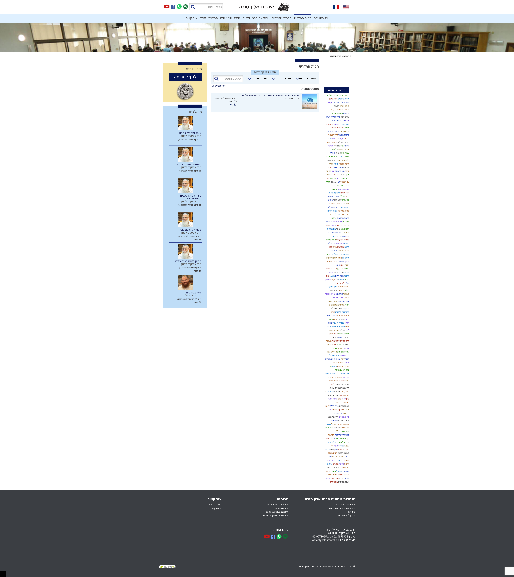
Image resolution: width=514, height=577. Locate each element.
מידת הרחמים (343, 98)
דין (325, 391)
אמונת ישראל (335, 355)
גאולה (346, 380)
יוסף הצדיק (337, 167)
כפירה (342, 145)
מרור (335, 200)
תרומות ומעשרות (332, 359)
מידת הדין (331, 229)
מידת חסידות (337, 113)
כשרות (340, 348)
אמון (331, 333)
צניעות (346, 232)
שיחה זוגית (332, 315)
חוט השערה (344, 254)
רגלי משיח (344, 192)
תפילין (328, 279)
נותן (336, 449)
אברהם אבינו (331, 268)
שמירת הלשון (343, 453)
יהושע (329, 257)
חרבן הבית (344, 131)
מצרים (346, 333)
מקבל (333, 424)
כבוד (347, 196)
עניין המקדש (343, 301)
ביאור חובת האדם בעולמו (338, 95)
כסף (338, 178)
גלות (329, 456)
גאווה (336, 124)
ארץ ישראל (332, 351)
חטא (347, 236)
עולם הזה (332, 442)
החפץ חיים (340, 160)
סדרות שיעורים (282, 18)
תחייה (328, 478)
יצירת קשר (216, 508)
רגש (329, 424)
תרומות (213, 18)
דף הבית (347, 56)
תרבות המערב (331, 395)
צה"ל (338, 431)
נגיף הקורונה (343, 449)
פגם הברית (344, 124)
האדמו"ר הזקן (343, 268)
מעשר (329, 341)
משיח (334, 257)
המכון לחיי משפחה (346, 515)
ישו (333, 171)
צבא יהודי (344, 178)
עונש (338, 344)
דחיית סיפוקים (332, 261)
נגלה (347, 290)
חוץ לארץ (332, 286)
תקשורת (345, 200)
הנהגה (346, 185)
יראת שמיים (344, 406)
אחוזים (346, 113)
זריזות (340, 149)
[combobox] (304, 79)
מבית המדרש (302, 18)
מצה (330, 323)
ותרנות (346, 149)
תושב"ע (331, 207)
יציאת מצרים (343, 416)
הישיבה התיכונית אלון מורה (342, 508)
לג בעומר (329, 427)
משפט (346, 471)
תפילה (330, 145)
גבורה (336, 145)
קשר (347, 359)
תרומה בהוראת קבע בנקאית (275, 515)
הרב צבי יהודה (343, 341)
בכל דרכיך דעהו (333, 116)
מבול (342, 174)
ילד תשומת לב (343, 373)
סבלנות (346, 424)
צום (339, 398)
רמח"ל (340, 156)
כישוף (341, 395)
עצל (334, 323)
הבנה (327, 438)
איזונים (337, 391)
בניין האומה (338, 243)
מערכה (346, 127)
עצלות (346, 156)
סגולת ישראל (338, 297)
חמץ (347, 442)
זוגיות (328, 225)
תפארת (346, 409)
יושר (339, 200)
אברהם (333, 182)
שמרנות (335, 409)
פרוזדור (345, 370)
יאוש (335, 319)
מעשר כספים (334, 131)
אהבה (333, 471)
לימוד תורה (339, 283)
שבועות (340, 247)
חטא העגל (332, 453)
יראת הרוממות (343, 189)
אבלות (334, 384)
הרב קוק (336, 174)
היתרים (335, 463)
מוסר (337, 265)
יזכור (203, 18)
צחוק (330, 272)
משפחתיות (340, 171)
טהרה (346, 297)
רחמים (346, 337)
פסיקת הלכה (343, 210)
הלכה (341, 463)
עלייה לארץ (333, 232)
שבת (347, 120)
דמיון (346, 323)
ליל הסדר (341, 442)
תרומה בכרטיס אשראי (277, 504)
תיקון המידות (334, 192)
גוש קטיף (344, 391)
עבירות (333, 178)
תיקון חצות (332, 301)
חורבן (332, 276)
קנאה (340, 337)
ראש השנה (344, 207)
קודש (346, 467)
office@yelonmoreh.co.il (326, 540)
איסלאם (345, 257)
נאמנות (332, 388)
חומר (328, 182)
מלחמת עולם (337, 127)
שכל (338, 229)
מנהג (329, 138)
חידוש (346, 474)
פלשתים (345, 344)
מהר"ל (341, 445)
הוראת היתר (330, 239)
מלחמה (331, 435)
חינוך (346, 261)
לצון (347, 330)
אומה (333, 344)
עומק (338, 153)
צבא (335, 333)
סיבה (347, 171)
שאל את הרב (260, 18)
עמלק (342, 330)
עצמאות (338, 370)
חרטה (346, 247)
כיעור (327, 471)
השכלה (336, 214)
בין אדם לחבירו (342, 438)
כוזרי (329, 167)
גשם (342, 265)
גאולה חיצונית (343, 351)
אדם (347, 326)
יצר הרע (339, 225)
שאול (328, 344)
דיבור (346, 279)
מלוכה (335, 149)
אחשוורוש (331, 326)
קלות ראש (332, 398)
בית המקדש (333, 330)
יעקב (328, 460)
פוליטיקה (340, 326)
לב (338, 182)
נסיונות (333, 250)
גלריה (246, 18)
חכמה (336, 106)
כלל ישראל (333, 135)
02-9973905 (341, 537)
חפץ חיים (339, 276)
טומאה (334, 337)
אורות (346, 478)
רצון (341, 409)
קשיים (340, 474)
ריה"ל (342, 196)
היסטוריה (333, 420)
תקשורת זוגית (338, 138)
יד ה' (343, 398)
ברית (347, 319)
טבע (341, 467)
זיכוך (347, 265)
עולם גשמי (337, 362)
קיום (347, 145)
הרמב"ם (332, 304)
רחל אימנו (344, 229)
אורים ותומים (334, 196)
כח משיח (345, 355)
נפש (347, 402)
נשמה (346, 243)
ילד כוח (339, 460)
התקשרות (344, 431)
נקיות (332, 109)
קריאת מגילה (343, 142)
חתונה (346, 276)
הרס (335, 247)
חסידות (346, 377)
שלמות (341, 236)
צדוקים (335, 467)
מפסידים (333, 482)
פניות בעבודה (343, 384)
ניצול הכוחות (343, 482)
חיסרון (327, 254)
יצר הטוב (330, 124)
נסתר (333, 225)
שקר (333, 160)
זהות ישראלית (336, 308)
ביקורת (330, 102)
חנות (237, 18)
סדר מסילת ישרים (341, 102)
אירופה (346, 167)
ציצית (333, 218)
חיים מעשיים (334, 203)
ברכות (329, 467)
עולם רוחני (333, 380)
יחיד (327, 276)
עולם (334, 189)
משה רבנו (344, 203)
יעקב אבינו (344, 106)
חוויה (334, 366)
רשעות (330, 391)
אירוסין (346, 272)
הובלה (332, 153)
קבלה (330, 243)
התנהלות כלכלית (342, 312)
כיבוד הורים (332, 210)
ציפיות (339, 424)
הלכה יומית (333, 416)
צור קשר (191, 18)
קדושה (334, 478)
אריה (332, 312)
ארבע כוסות (343, 163)
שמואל (346, 294)
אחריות (341, 279)
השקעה (341, 319)
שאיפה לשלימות (341, 435)
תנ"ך (347, 174)
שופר (334, 348)
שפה (335, 163)
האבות (341, 478)
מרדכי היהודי (339, 402)
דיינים (340, 333)
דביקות (334, 279)
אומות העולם (331, 156)
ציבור (334, 341)
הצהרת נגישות (215, 504)
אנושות (329, 221)
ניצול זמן (334, 254)
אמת (335, 445)
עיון (347, 398)
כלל (347, 160)
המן (329, 160)
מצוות (328, 171)
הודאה (346, 225)
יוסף (342, 359)
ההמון (346, 463)
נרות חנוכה (338, 185)
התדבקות (340, 304)
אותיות (346, 460)
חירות (346, 250)
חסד (339, 257)
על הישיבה (321, 18)
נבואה (346, 445)
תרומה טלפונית (281, 508)
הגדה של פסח (338, 120)
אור (329, 409)
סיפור (330, 200)
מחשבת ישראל (342, 388)
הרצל (346, 456)
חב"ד (346, 283)
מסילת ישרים (343, 420)
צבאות (342, 290)
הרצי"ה (329, 174)
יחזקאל (339, 471)
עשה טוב (345, 153)
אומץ (339, 315)
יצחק (340, 232)
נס (332, 445)
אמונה (340, 294)
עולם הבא (344, 116)
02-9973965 (319, 537)
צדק (337, 207)
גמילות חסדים (338, 456)
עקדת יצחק (337, 377)
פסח (330, 247)
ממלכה (346, 362)
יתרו (330, 366)
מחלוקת (345, 315)
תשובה (336, 427)
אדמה (327, 449)
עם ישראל (344, 182)
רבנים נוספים (292, 98)
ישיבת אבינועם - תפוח (344, 504)
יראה (327, 406)
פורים (346, 395)
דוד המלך (332, 98)
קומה (330, 163)
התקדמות (331, 142)
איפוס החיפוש (219, 86)
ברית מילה (334, 406)
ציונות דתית (333, 290)
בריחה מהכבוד (342, 218)
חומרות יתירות (330, 294)
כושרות (351, 512)
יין (336, 142)
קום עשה (344, 214)
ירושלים (345, 221)
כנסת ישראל (331, 474)
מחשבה (340, 250)
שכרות (335, 236)
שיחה (329, 463)
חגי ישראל (344, 427)
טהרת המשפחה (342, 109)
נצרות (346, 138)
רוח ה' (341, 380)
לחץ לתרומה (185, 77)
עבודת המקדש (342, 239)
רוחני (347, 304)
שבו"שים (226, 18)
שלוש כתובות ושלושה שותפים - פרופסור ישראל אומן (270, 95)
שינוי (329, 377)
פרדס (333, 438)
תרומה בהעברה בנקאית (277, 512)
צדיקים (345, 308)
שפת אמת (337, 221)
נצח (331, 214)
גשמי (333, 460)
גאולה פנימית (343, 286)
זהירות (341, 261)
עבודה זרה (338, 272)
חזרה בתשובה (343, 366)
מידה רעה (338, 413)
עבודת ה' (340, 323)
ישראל (346, 348)
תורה (330, 319)
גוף (328, 178)
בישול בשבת (331, 373)
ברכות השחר (343, 135)
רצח (332, 449)
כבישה (345, 413)
